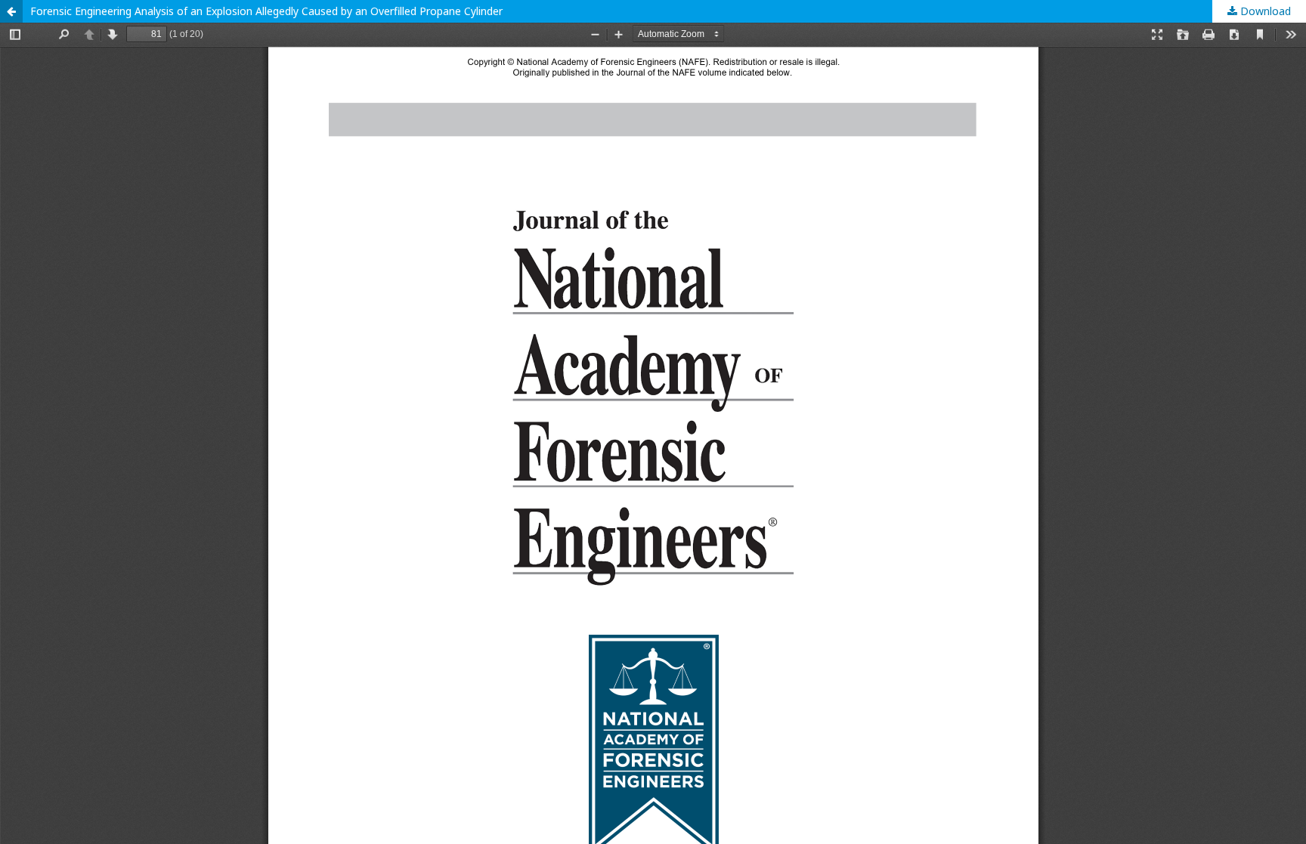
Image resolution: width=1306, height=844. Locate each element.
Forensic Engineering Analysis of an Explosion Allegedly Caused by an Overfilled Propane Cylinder (266, 11)
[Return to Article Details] (11, 11)
